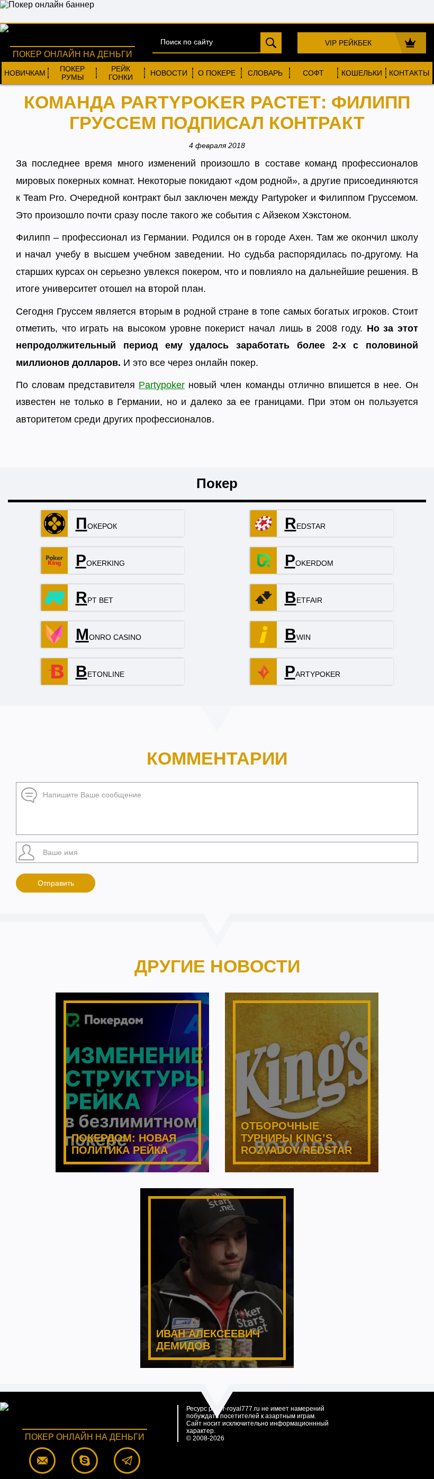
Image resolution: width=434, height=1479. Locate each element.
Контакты (409, 73)
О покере (217, 73)
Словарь (265, 73)
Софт (313, 73)
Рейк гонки (120, 73)
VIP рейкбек (348, 43)
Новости (168, 73)
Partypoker (162, 385)
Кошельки (361, 73)
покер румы (72, 73)
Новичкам (25, 73)
